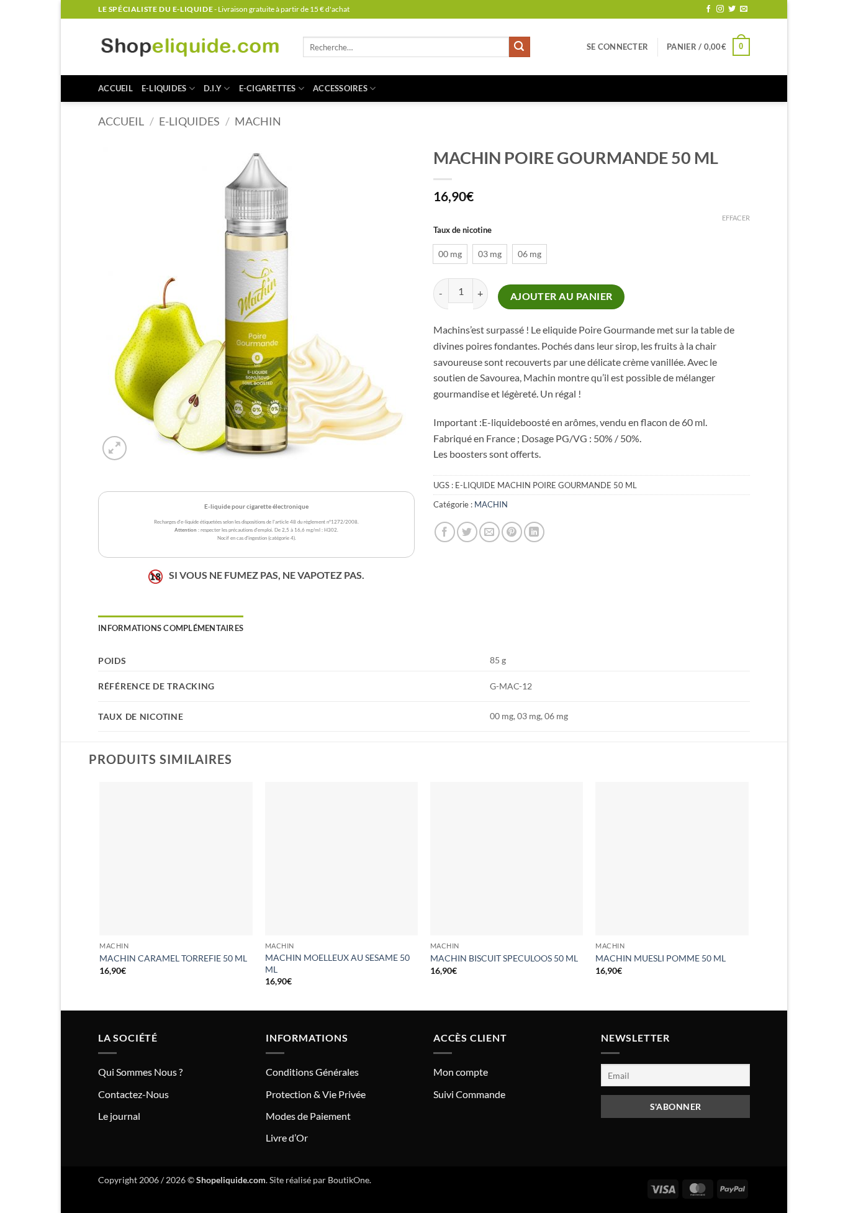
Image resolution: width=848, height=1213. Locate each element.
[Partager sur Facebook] (445, 532)
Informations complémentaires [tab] (170, 628)
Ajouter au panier (561, 296)
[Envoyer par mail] (489, 532)
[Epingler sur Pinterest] (512, 532)
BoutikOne (348, 1179)
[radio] (450, 254)
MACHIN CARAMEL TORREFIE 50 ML (173, 958)
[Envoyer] (519, 47)
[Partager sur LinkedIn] (534, 532)
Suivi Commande (469, 1094)
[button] (617, 46)
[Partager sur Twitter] (467, 532)
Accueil (115, 88)
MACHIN (258, 121)
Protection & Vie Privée (316, 1094)
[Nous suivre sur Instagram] (720, 9)
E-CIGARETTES (267, 88)
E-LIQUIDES (164, 88)
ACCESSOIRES (340, 88)
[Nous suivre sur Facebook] (708, 9)
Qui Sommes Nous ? (140, 1072)
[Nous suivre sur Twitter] (732, 9)
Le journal (119, 1116)
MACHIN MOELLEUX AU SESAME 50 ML (337, 963)
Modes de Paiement (308, 1116)
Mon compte (460, 1072)
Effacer (736, 218)
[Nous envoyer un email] (743, 9)
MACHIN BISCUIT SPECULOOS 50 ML (504, 958)
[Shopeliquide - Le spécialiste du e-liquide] (191, 46)
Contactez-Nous (133, 1094)
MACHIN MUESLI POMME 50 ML (660, 958)
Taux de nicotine (462, 230)
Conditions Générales (312, 1072)
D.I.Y (213, 88)
